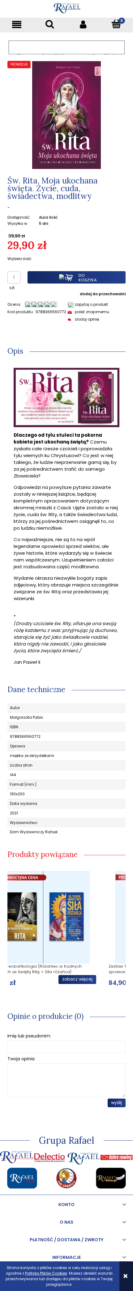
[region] (66, 47)
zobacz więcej (100, 979)
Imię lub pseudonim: (29, 1036)
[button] (16, 24)
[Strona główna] (67, 7)
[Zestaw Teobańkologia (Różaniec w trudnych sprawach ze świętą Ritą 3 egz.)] (66, 917)
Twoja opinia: (21, 1059)
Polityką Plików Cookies (46, 1273)
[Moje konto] (83, 24)
